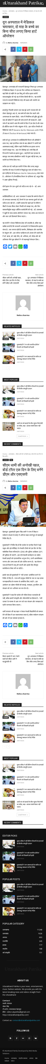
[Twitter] (19, 49)
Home (5, 11)
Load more (22, 436)
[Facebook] (13, 49)
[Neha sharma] (4, 42)
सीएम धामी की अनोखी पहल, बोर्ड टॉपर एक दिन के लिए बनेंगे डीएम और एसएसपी (12, 280)
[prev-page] (4, 368)
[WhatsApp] (30, 49)
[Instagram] (29, 1038)
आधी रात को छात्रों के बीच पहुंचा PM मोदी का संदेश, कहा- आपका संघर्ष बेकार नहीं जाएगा (30, 425)
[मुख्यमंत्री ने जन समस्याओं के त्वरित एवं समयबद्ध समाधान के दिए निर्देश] (9, 359)
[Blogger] (10, 1038)
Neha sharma (13, 43)
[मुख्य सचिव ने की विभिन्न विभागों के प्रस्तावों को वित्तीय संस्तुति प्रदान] (9, 336)
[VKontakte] (35, 1038)
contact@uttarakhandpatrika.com (26, 1020)
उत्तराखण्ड (11, 11)
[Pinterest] (24, 49)
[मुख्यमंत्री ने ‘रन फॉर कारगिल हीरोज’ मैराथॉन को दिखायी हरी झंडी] (9, 347)
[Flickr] (22, 1038)
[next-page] (8, 368)
